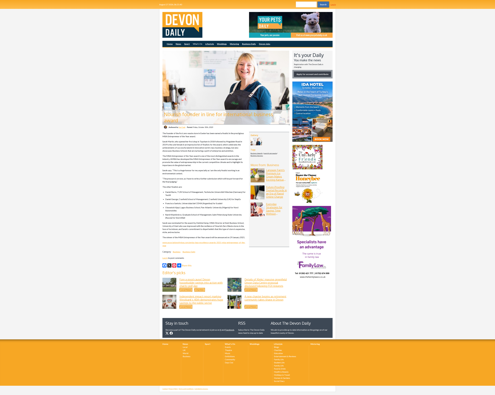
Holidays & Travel (282, 375)
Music (227, 353)
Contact (165, 389)
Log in (333, 4)
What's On (197, 44)
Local (185, 347)
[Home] (204, 25)
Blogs (276, 347)
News (178, 44)
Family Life (279, 359)
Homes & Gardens (282, 378)
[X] (169, 265)
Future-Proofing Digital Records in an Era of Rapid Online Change (276, 191)
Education (278, 353)
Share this (187, 265)
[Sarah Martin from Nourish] (256, 141)
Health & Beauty (281, 372)
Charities (200, 289)
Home (170, 44)
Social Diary (279, 381)
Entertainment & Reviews (285, 356)
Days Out (229, 362)
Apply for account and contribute (312, 74)
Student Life (279, 362)
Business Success (257, 156)
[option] (291, 25)
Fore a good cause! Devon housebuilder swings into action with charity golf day (201, 282)
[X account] (167, 333)
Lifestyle (209, 44)
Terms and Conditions (186, 389)
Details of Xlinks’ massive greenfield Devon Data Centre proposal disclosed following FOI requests (266, 282)
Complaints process (201, 389)
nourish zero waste (270, 153)
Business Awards (257, 153)
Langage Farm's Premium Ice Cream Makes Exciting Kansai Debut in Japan (275, 176)
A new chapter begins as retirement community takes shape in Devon (265, 298)
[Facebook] (164, 265)
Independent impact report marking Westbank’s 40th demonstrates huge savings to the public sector (201, 299)
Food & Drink (280, 368)
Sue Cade (182, 127)
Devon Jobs (264, 44)
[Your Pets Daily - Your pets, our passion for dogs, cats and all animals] (291, 25)
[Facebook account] (171, 333)
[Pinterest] (174, 265)
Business (176, 251)
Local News (186, 289)
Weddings (222, 44)
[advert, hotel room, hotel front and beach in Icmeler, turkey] (312, 112)
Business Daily (249, 44)
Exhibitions (230, 356)
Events (228, 347)
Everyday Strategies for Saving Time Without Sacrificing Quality (276, 210)
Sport (187, 44)
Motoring (234, 44)
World (185, 353)
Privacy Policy (173, 389)
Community (230, 359)
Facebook (229, 330)
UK (184, 350)
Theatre (228, 350)
